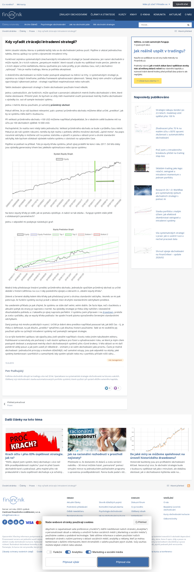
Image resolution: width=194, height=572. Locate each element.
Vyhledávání (136, 515)
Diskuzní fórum (138, 502)
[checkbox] (53, 552)
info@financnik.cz (10, 515)
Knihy (133, 14)
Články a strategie (103, 14)
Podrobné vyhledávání (77, 506)
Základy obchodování (73, 14)
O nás (188, 14)
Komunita (160, 14)
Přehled (142, 522)
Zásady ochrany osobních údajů (17, 551)
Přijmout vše (123, 562)
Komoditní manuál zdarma (111, 506)
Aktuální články (73, 502)
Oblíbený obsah (138, 511)
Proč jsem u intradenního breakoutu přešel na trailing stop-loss (170, 152)
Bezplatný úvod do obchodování (172, 508)
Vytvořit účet (182, 4)
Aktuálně (175, 14)
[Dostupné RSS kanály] (189, 486)
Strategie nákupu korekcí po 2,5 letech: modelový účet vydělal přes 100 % (170, 113)
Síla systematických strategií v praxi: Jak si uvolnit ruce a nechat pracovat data (170, 236)
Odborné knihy (170, 518)
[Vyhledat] (188, 24)
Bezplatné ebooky (75, 515)
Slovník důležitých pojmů (110, 502)
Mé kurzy (21, 4)
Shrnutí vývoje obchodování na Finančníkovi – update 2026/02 (170, 254)
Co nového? (8, 4)
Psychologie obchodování (53, 24)
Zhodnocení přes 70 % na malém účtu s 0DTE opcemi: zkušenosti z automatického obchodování (170, 133)
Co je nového (137, 506)
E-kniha (145, 14)
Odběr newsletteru (75, 511)
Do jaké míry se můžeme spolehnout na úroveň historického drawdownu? (157, 456)
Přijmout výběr (71, 562)
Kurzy (122, 14)
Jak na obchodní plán (79, 24)
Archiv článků (30, 24)
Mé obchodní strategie (104, 24)
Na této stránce (174, 25)
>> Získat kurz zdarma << (148, 80)
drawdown (108, 312)
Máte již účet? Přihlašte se (156, 4)
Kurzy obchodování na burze (176, 514)
